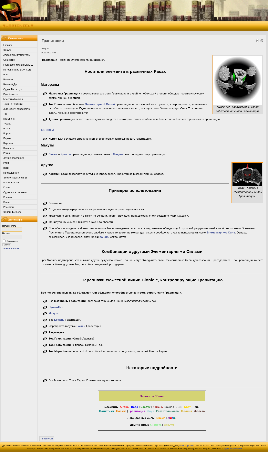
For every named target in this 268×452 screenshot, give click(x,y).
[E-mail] (261, 39)
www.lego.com (187, 446)
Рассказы (8, 207)
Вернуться (47, 438)
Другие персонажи (13, 158)
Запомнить (12, 241)
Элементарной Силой (100, 104)
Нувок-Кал (56, 307)
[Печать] (257, 39)
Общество (9, 60)
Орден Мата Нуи (12, 89)
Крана (6, 187)
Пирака (7, 138)
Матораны (9, 118)
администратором (233, 448)
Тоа (5, 114)
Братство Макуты (13, 99)
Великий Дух (10, 84)
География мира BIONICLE (18, 64)
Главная (8, 45)
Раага (6, 128)
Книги (6, 202)
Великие (8, 79)
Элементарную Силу (221, 232)
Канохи (104, 236)
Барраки (8, 143)
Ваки (6, 168)
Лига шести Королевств (16, 109)
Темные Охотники (13, 104)
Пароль (6, 233)
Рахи (6, 163)
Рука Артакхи (10, 94)
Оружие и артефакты (15, 192)
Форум (7, 50)
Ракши (7, 153)
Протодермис (11, 172)
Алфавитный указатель (16, 55)
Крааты (7, 197)
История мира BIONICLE (17, 69)
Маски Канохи (11, 182)
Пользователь (9, 226)
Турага (7, 123)
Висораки (8, 148)
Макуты (118, 154)
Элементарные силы (15, 177)
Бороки (7, 133)
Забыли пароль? (11, 248)
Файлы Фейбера (12, 212)
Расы (6, 74)
